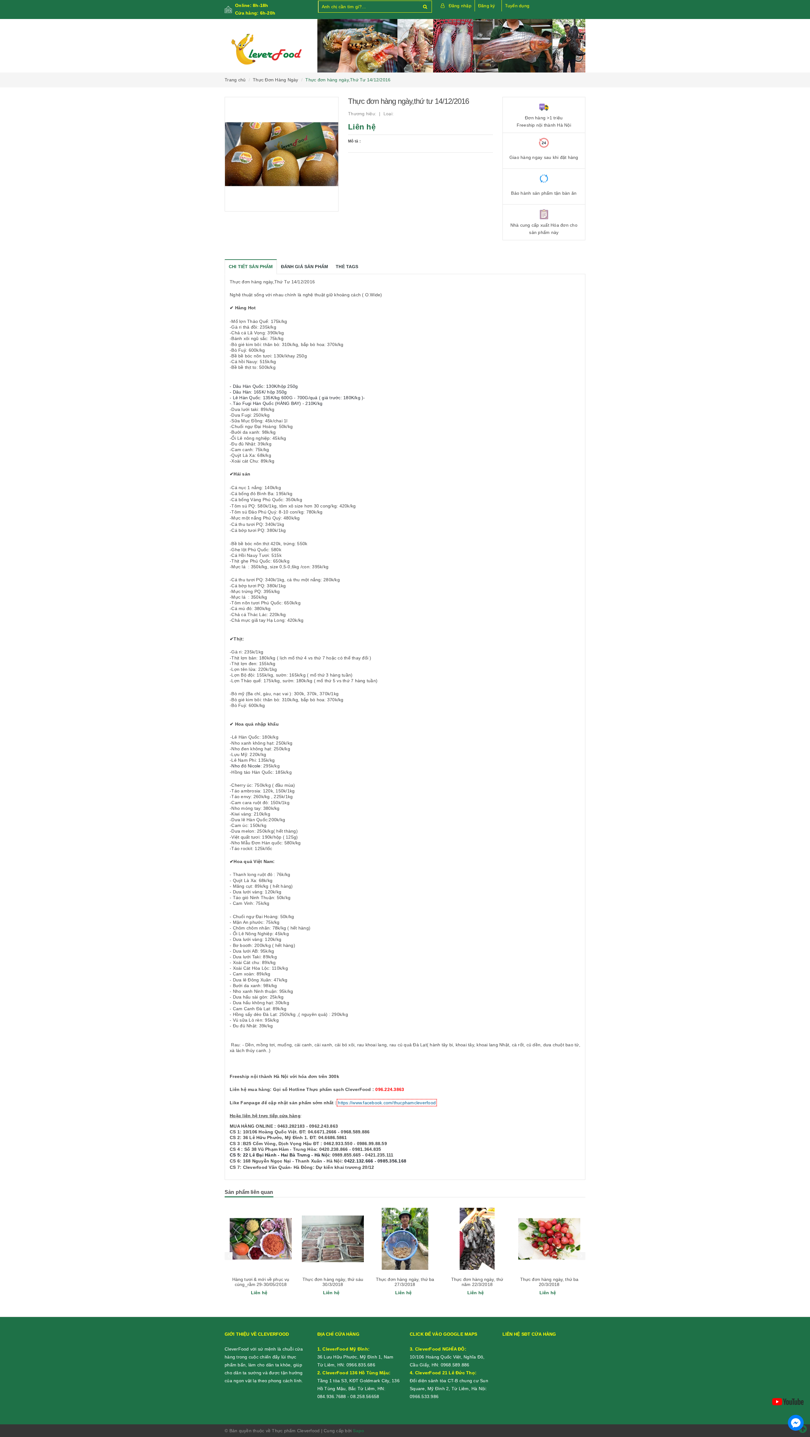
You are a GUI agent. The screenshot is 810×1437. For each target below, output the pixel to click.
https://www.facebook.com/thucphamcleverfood (387, 1102)
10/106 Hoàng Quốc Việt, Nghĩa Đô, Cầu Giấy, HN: (447, 1356)
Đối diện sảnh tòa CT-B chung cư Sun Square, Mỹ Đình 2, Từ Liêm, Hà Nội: (449, 1380)
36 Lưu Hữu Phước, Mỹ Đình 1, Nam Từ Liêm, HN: (355, 1356)
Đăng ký (486, 5)
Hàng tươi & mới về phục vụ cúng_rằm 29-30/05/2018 (261, 1282)
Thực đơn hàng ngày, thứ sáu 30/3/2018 (332, 1282)
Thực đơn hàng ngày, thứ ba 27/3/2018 (405, 1282)
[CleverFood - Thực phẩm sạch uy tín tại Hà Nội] (266, 49)
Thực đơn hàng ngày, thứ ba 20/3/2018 (549, 1282)
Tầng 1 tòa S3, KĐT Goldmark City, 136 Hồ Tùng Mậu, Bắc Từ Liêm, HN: (358, 1380)
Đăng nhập (460, 5)
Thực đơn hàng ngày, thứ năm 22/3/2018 (477, 1282)
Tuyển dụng (517, 5)
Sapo (358, 1430)
